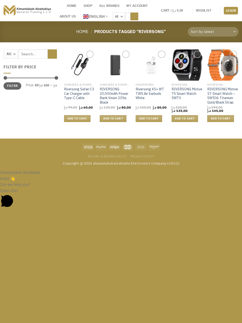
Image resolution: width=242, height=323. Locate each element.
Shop (87, 6)
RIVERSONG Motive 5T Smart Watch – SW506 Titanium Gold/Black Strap (222, 96)
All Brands (109, 6)
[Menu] (61, 6)
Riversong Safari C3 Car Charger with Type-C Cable (79, 93)
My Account (137, 6)
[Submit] (134, 17)
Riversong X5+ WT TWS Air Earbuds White (150, 93)
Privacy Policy (142, 156)
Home (71, 6)
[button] (121, 199)
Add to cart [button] (77, 119)
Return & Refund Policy (107, 156)
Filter (12, 86)
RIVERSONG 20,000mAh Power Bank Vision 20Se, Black (114, 96)
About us (68, 16)
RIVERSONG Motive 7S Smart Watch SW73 (187, 93)
